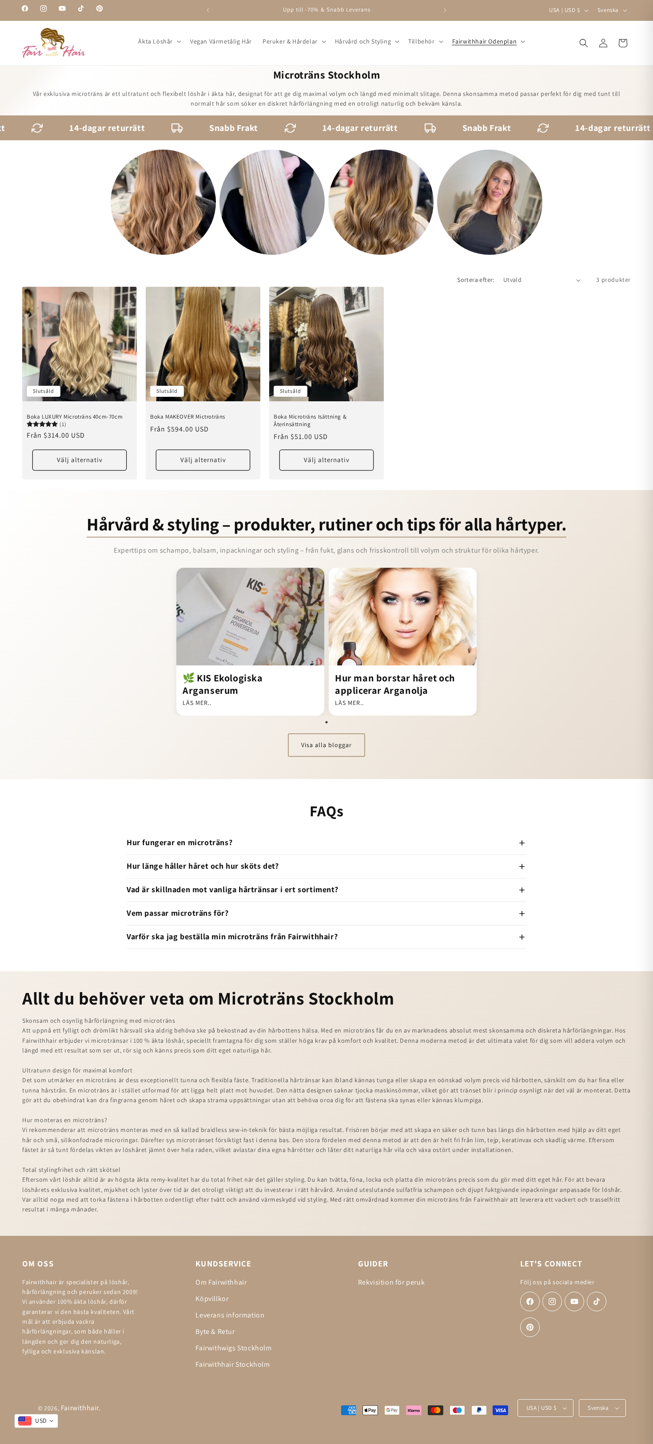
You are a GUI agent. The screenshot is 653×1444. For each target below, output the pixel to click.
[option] (163, 202)
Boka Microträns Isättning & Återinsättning (310, 420)
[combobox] (36, 1421)
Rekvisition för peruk (391, 1282)
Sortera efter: (475, 280)
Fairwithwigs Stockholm (233, 1348)
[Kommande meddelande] (445, 10)
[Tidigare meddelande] (208, 10)
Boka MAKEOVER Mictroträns (187, 416)
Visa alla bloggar (326, 745)
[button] (159, 41)
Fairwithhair (80, 1407)
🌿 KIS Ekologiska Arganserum (223, 684)
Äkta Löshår (155, 41)
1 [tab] (326, 722)
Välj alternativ (80, 460)
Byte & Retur (215, 1331)
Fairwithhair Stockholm (232, 1364)
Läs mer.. (197, 703)
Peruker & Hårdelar (290, 41)
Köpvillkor (211, 1298)
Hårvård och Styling (363, 41)
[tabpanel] (250, 642)
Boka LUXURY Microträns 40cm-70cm (75, 416)
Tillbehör (421, 41)
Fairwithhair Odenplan (484, 41)
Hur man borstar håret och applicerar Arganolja (395, 684)
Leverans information (229, 1315)
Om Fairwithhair (221, 1282)
